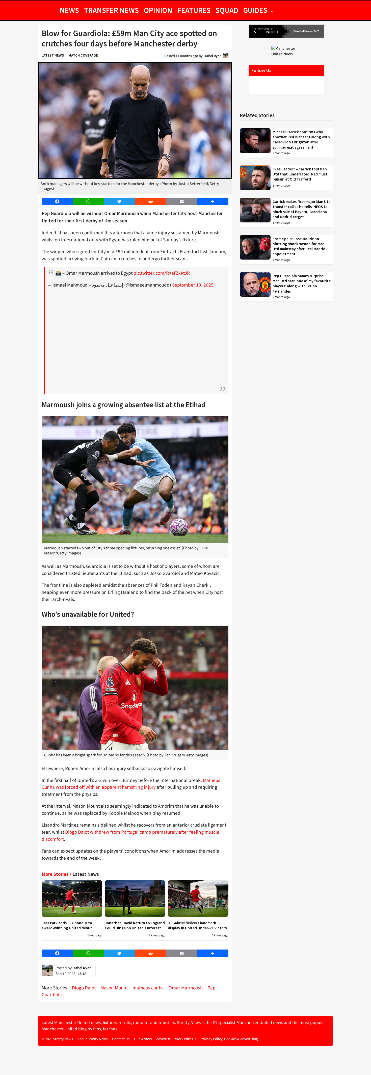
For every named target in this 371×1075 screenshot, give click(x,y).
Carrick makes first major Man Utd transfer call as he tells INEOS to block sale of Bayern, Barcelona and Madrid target (302, 209)
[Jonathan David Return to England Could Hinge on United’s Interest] (135, 898)
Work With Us (185, 1039)
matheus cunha (148, 987)
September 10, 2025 (193, 285)
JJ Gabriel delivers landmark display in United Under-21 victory (197, 925)
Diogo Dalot (84, 987)
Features (193, 10)
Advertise (163, 1039)
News (69, 10)
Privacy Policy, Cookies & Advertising (229, 1039)
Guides (255, 10)
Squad (227, 10)
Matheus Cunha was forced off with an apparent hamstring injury (131, 784)
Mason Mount (114, 987)
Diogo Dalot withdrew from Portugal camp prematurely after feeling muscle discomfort (130, 836)
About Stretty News (92, 1039)
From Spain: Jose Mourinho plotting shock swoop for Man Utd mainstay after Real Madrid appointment (299, 246)
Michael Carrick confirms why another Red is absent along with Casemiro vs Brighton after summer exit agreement (301, 140)
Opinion (158, 10)
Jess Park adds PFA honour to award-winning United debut (67, 925)
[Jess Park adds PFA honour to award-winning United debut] (72, 898)
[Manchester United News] (286, 51)
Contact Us (120, 1039)
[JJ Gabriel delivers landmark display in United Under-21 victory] (198, 898)
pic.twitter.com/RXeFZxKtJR (162, 273)
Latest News (53, 55)
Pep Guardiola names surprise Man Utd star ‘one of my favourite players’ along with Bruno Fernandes (302, 283)
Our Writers (143, 1039)
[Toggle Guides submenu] (272, 10)
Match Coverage (83, 55)
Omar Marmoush (186, 987)
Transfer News (111, 10)
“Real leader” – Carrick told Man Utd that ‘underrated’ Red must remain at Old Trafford (300, 174)
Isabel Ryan (212, 56)
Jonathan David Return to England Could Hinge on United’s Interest (135, 925)
